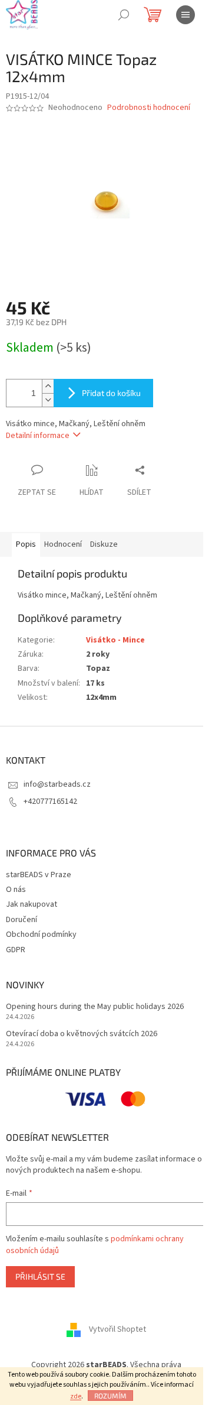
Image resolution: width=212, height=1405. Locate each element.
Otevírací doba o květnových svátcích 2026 (81, 1034)
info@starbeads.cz (57, 784)
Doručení (21, 920)
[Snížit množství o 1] (48, 400)
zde (75, 1396)
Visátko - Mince (115, 640)
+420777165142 (50, 801)
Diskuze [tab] (104, 544)
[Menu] (185, 15)
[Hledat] (123, 15)
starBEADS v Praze (38, 875)
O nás (16, 889)
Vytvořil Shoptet (117, 1330)
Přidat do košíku (111, 393)
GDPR (15, 950)
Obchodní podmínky (41, 934)
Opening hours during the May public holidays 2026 (95, 1007)
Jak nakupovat (31, 904)
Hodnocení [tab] (63, 544)
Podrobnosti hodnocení (148, 107)
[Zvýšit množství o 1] (48, 386)
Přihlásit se (40, 1276)
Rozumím (110, 1395)
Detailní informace (37, 436)
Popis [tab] (26, 544)
